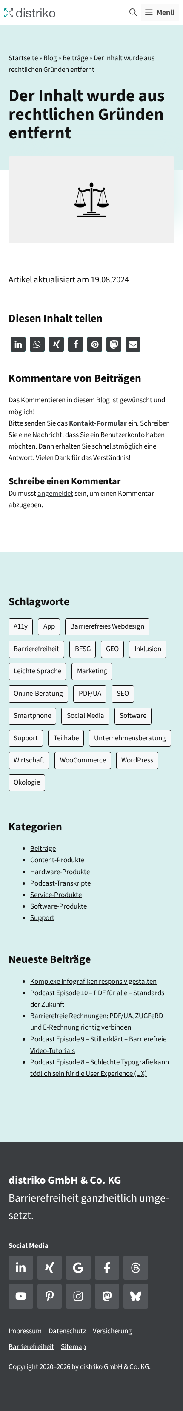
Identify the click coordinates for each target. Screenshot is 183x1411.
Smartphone (32, 716)
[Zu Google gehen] (78, 1268)
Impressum (25, 1331)
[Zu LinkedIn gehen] (21, 1268)
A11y (21, 626)
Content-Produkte (57, 860)
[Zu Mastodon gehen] (107, 1296)
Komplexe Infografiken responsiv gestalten (93, 981)
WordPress (137, 760)
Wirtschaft (29, 760)
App (49, 626)
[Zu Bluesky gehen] (135, 1296)
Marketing (92, 671)
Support (26, 738)
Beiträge (75, 58)
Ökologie (27, 782)
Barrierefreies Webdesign (107, 626)
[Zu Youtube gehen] (21, 1296)
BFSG (83, 649)
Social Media (85, 716)
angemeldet (55, 493)
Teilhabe (66, 738)
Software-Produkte (58, 906)
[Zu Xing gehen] (49, 1268)
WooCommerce (83, 760)
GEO (112, 649)
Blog (50, 58)
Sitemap (73, 1347)
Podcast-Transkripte (60, 883)
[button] (133, 12)
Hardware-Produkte (60, 872)
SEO (123, 694)
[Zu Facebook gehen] (107, 1268)
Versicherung (112, 1331)
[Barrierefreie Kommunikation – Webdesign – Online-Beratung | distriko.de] (29, 12)
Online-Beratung (38, 694)
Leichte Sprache (37, 671)
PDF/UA (90, 694)
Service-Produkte (56, 895)
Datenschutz (67, 1331)
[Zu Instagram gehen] (78, 1296)
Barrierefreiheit (36, 649)
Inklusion (147, 649)
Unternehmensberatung (130, 738)
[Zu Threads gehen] (135, 1268)
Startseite (23, 58)
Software (133, 716)
